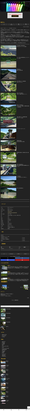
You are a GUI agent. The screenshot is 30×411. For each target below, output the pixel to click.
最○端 (3, 352)
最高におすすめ (4, 334)
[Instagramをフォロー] (8, 260)
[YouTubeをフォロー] (22, 260)
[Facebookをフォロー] (22, 258)
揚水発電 (3, 342)
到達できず (3, 341)
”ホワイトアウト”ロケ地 (5, 348)
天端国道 (3, 351)
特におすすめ (4, 335)
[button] (25, 24)
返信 (28, 297)
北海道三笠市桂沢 (10, 211)
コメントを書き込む (15, 300)
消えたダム (3, 350)
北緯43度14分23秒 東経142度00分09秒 (12, 212)
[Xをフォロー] (8, 258)
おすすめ (3, 336)
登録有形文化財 (4, 349)
